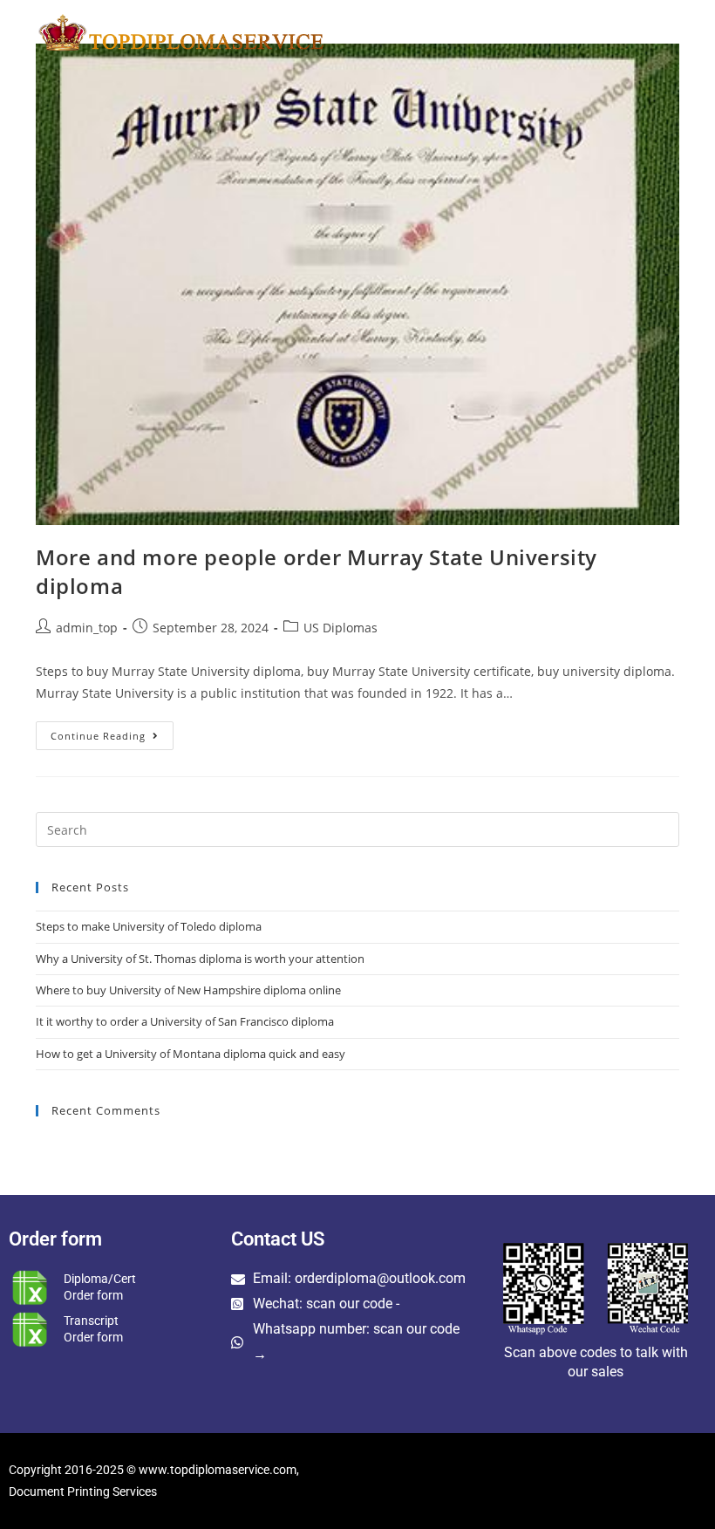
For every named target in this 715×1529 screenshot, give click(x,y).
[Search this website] (357, 828)
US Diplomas (340, 627)
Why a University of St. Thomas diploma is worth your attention (200, 958)
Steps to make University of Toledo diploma (149, 926)
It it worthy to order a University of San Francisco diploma (185, 1021)
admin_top (87, 627)
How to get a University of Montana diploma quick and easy (190, 1053)
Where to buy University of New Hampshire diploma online (188, 990)
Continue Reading (112, 731)
